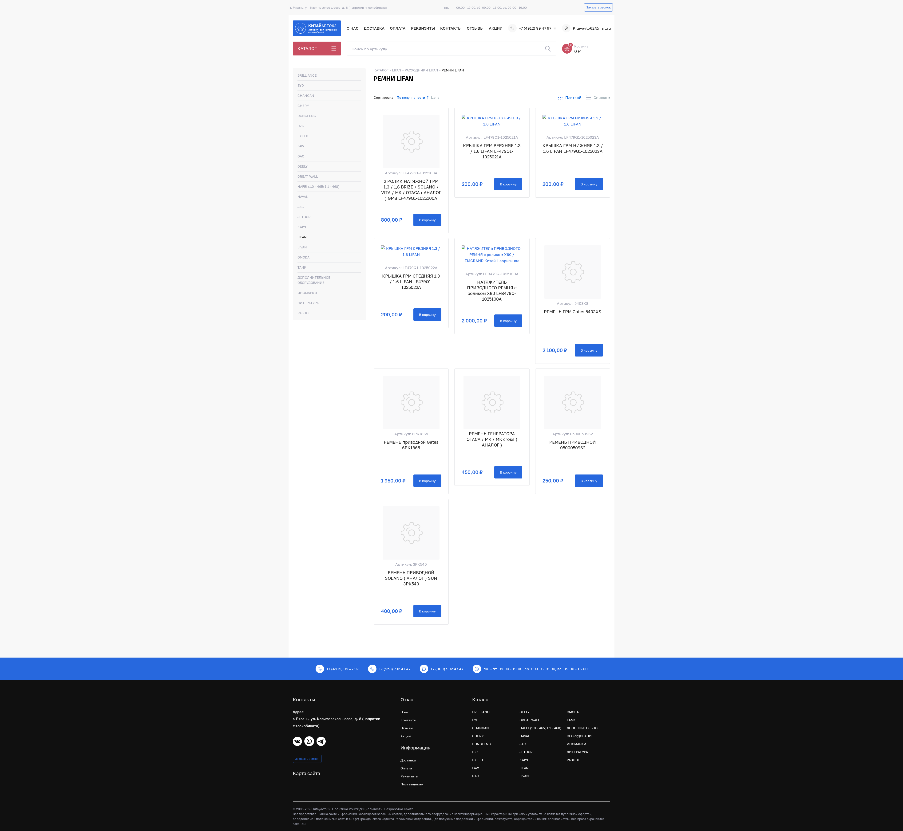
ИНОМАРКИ (307, 293)
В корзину (427, 220)
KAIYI (301, 227)
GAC (300, 156)
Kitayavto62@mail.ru (591, 28)
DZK (300, 126)
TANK (301, 267)
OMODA (303, 257)
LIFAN (302, 237)
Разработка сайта (398, 809)
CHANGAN (305, 96)
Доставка (374, 28)
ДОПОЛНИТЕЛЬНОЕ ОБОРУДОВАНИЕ (313, 280)
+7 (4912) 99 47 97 (535, 28)
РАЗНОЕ (304, 313)
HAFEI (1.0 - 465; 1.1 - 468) (318, 186)
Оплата (397, 28)
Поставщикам (411, 784)
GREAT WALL (307, 176)
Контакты (450, 28)
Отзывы (475, 28)
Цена (435, 97)
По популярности (411, 97)
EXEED (302, 136)
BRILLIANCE (307, 75)
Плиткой (573, 97)
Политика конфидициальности (357, 809)
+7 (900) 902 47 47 (447, 668)
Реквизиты (423, 28)
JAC (300, 207)
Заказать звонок (598, 7)
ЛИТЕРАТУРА (308, 303)
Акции (496, 28)
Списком (602, 97)
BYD (300, 85)
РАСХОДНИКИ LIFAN (421, 70)
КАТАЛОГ (307, 48)
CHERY (303, 106)
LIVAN (302, 247)
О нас (352, 28)
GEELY (302, 166)
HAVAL (302, 197)
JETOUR (304, 217)
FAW (300, 146)
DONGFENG (306, 116)
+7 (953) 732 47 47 (394, 668)
